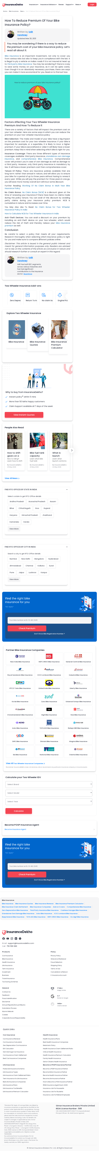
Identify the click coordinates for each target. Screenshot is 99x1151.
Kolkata (41, 565)
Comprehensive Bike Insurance (79, 907)
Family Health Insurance (52, 1058)
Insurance (33, 5)
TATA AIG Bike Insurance (35, 917)
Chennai (29, 565)
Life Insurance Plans (10, 1085)
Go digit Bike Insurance (79, 917)
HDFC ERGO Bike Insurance (57, 917)
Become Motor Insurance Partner (55, 1072)
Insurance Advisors (47, 5)
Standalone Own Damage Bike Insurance (18, 913)
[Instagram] (11, 938)
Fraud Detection (56, 962)
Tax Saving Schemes (10, 982)
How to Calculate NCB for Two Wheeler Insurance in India (32, 213)
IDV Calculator (8, 1049)
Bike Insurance (16, 341)
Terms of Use (55, 969)
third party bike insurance (19, 64)
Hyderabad (53, 559)
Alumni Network (7, 1011)
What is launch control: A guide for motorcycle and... (58, 454)
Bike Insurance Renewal (44, 903)
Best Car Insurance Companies (14, 1058)
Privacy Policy (56, 956)
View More (14, 528)
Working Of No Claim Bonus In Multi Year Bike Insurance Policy (37, 187)
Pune (12, 572)
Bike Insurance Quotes (37, 343)
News (77, 5)
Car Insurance (7, 956)
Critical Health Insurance (52, 1052)
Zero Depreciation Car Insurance (15, 1045)
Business (5, 975)
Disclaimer (6, 1002)
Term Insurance (8, 969)
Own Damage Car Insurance (13, 1052)
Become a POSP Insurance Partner (55, 1069)
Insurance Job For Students (53, 1092)
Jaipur (21, 572)
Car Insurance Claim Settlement (15, 1055)
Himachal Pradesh (30, 515)
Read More (28, 274)
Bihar (12, 508)
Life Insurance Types (10, 1072)
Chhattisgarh (25, 508)
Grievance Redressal (58, 959)
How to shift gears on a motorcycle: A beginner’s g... (14, 454)
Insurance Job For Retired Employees (56, 1095)
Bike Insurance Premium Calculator (59, 344)
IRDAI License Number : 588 (69, 1108)
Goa (37, 508)
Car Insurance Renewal (11, 1039)
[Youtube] (7, 938)
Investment (6, 972)
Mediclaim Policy (49, 1045)
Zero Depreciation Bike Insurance (15, 910)
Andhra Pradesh (17, 501)
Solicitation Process (9, 1008)
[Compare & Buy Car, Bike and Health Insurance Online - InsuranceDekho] (12, 5)
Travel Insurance (8, 978)
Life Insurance (7, 965)
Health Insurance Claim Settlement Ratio (58, 1049)
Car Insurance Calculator (12, 1042)
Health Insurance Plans (51, 1039)
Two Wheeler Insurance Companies (28, 763)
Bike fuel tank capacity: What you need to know (37, 454)
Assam (53, 501)
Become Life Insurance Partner (54, 1078)
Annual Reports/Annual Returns (13, 1005)
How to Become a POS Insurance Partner (57, 1082)
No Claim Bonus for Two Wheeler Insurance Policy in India (37, 208)
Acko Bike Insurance (44, 913)
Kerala (26, 522)
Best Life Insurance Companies (14, 1082)
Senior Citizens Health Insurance (55, 1062)
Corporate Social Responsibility (13, 1018)
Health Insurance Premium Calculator (57, 1055)
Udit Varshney (25, 33)
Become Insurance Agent (15, 829)
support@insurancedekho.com (21, 943)
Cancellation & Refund (59, 972)
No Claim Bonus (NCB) (33, 192)
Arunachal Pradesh (36, 501)
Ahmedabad (15, 565)
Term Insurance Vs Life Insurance (15, 1078)
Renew (61, 5)
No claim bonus (49, 300)
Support (69, 5)
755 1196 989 (12, 946)
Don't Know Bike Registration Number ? (49, 634)
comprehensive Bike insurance (37, 159)
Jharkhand (47, 515)
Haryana (13, 515)
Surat (51, 565)
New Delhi (25, 559)
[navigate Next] (71, 450)
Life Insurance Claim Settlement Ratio (16, 1075)
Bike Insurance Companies (40, 907)
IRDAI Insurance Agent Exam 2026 (55, 1085)
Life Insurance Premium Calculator (15, 1092)
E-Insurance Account (58, 975)
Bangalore (39, 559)
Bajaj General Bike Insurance (13, 917)
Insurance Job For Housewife (53, 1088)
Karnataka (14, 522)
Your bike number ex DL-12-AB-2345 (23, 620)
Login (92, 5)
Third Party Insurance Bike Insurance (44, 910)
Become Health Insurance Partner (55, 1075)
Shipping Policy (56, 965)
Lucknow (32, 572)
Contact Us (6, 992)
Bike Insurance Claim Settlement (15, 907)
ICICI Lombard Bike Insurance (66, 913)
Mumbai (13, 559)
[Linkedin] (15, 938)
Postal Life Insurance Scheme (13, 1069)
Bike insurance (12, 56)
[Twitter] (20, 938)
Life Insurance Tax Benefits (12, 1088)
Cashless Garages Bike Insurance (74, 910)
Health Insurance (8, 962)
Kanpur (44, 572)
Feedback (5, 995)
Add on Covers (59, 907)
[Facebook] (3, 938)
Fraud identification (9, 998)
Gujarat (47, 508)
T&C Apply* (9, 607)
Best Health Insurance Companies (55, 1042)
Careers (5, 1015)
